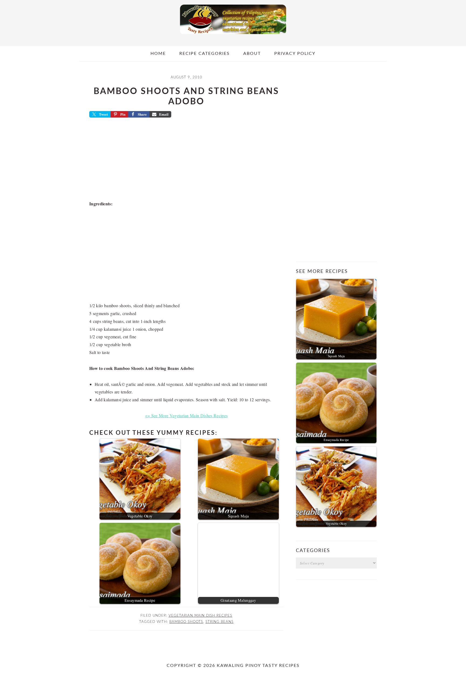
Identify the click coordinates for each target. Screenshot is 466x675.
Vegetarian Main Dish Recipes (200, 615)
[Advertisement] (186, 161)
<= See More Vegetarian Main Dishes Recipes (186, 415)
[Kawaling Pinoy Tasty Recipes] (233, 35)
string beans (219, 621)
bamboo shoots (186, 621)
